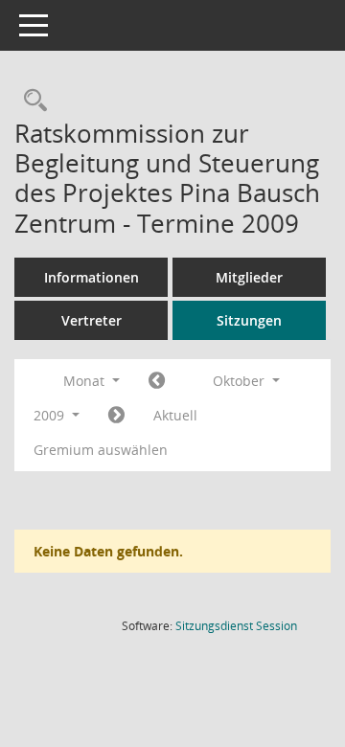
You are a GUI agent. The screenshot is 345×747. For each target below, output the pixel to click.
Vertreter (91, 320)
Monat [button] (85, 381)
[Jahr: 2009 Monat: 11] (116, 415)
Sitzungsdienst (236, 626)
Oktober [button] (240, 381)
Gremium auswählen (101, 450)
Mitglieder (249, 277)
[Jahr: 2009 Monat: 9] (156, 381)
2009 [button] (51, 415)
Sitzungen (249, 320)
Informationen (91, 277)
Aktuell (175, 415)
